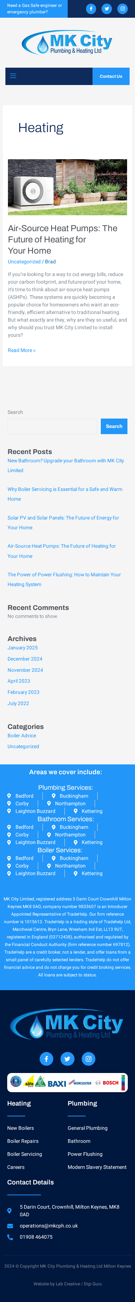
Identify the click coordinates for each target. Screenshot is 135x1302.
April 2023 (19, 681)
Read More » (22, 350)
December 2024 (25, 659)
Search (15, 412)
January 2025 (23, 648)
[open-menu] (13, 76)
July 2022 (18, 703)
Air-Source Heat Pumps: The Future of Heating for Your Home (62, 239)
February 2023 (24, 692)
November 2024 (25, 670)
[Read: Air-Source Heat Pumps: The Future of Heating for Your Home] (67, 187)
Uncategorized (24, 262)
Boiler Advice (22, 735)
